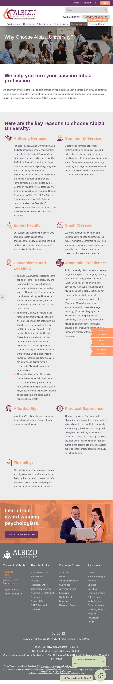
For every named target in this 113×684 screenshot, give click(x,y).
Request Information (12, 594)
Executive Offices (39, 572)
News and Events (67, 605)
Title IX (91, 622)
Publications (94, 597)
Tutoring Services (96, 593)
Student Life (37, 601)
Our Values (64, 585)
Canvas (91, 572)
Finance (35, 581)
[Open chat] (100, 675)
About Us (63, 572)
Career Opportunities (41, 589)
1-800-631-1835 (10, 580)
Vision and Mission (68, 581)
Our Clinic (92, 589)
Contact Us (8, 583)
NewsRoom (93, 618)
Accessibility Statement (42, 593)
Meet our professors (21, 534)
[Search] (105, 10)
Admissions (36, 576)
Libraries (92, 585)
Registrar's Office (39, 585)
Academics (36, 597)
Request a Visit (10, 590)
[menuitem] (77, 3)
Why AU (63, 576)
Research (92, 581)
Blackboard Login (96, 576)
